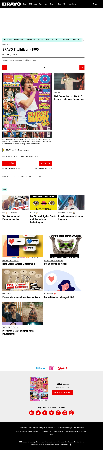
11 (30, 177)
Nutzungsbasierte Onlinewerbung (28, 431)
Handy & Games (49, 4)
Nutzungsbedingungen (37, 428)
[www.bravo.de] (11, 4)
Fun (40, 4)
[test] (58, 412)
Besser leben (72, 4)
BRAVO (4, 44)
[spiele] (64, 412)
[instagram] (31, 412)
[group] (42, 40)
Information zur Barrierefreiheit (52, 431)
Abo (51, 435)
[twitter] (51, 412)
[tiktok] (38, 412)
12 (33, 177)
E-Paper (84, 431)
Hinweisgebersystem (72, 431)
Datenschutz (50, 428)
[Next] (82, 40)
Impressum (23, 428)
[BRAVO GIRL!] (51, 368)
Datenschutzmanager (64, 428)
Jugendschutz (79, 428)
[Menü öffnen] (99, 4)
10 (26, 177)
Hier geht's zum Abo (62, 393)
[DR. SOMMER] (40, 368)
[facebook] (44, 412)
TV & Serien (33, 4)
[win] (71, 412)
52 (40, 177)
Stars (25, 4)
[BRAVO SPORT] (63, 368)
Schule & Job (61, 4)
